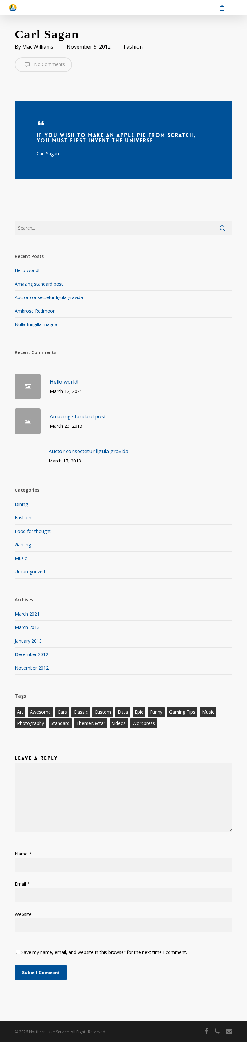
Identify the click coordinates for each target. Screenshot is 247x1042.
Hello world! (27, 270)
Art (20, 712)
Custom (103, 712)
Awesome (40, 712)
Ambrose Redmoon (35, 311)
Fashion (133, 46)
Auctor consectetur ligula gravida (49, 297)
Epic (139, 712)
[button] (234, 8)
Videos (119, 723)
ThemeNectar (90, 723)
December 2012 (31, 654)
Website (23, 914)
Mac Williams (37, 46)
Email (22, 884)
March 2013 (27, 627)
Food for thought (33, 531)
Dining (21, 504)
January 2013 (28, 641)
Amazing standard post (39, 284)
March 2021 (27, 614)
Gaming (23, 545)
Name (23, 854)
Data (123, 712)
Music (21, 558)
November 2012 (32, 668)
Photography (30, 723)
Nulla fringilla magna (36, 324)
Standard (60, 723)
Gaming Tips (182, 712)
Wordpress (144, 723)
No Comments (49, 64)
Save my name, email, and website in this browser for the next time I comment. (104, 952)
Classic (81, 712)
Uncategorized (30, 572)
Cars (62, 712)
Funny (156, 712)
